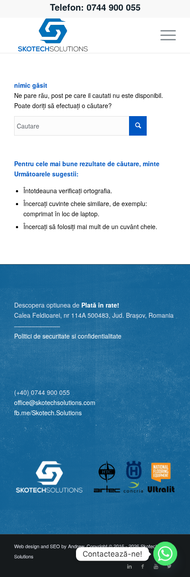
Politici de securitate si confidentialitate (68, 335)
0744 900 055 (114, 6)
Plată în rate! (100, 304)
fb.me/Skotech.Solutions (48, 412)
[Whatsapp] (165, 554)
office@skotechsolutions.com (54, 402)
